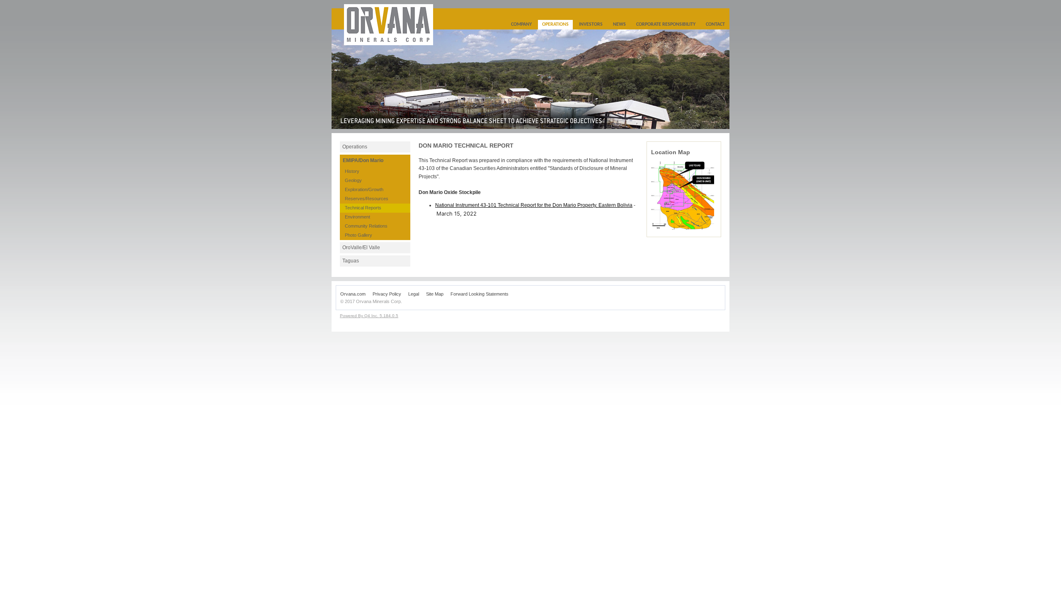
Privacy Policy (387, 293)
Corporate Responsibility (665, 24)
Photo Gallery (358, 235)
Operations (555, 24)
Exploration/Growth (364, 189)
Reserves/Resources (366, 198)
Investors (591, 24)
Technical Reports (363, 207)
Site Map (434, 293)
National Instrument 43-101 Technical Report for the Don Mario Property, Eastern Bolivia (533, 205)
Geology (353, 180)
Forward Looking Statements (480, 293)
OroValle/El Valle (361, 247)
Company (521, 24)
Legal (413, 293)
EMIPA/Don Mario (363, 160)
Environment (357, 216)
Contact (715, 24)
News (619, 24)
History (352, 171)
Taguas (350, 261)
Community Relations (366, 225)
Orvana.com (353, 293)
